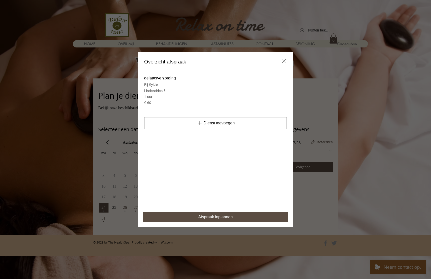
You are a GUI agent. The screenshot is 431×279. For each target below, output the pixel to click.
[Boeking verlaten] (284, 61)
